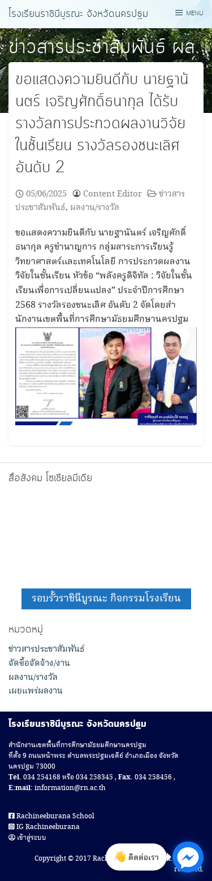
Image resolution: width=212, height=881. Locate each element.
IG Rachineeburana (47, 827)
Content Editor (112, 193)
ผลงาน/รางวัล (94, 207)
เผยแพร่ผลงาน (35, 691)
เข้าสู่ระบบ (30, 837)
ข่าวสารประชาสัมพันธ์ (87, 47)
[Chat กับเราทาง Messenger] (188, 857)
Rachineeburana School (54, 816)
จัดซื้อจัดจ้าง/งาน (39, 663)
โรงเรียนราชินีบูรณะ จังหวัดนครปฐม (78, 14)
